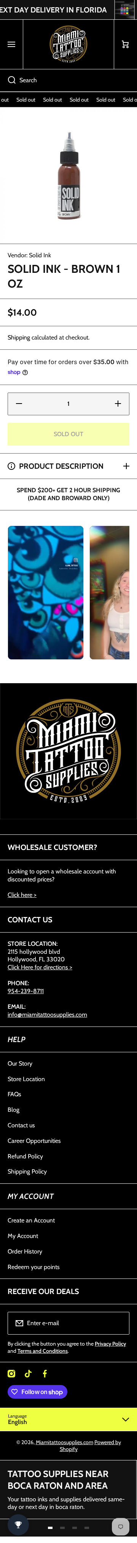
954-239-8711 (26, 991)
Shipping (19, 337)
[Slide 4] (86, 1528)
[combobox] (68, 80)
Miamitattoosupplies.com (64, 1442)
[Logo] (68, 44)
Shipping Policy (27, 1171)
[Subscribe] (118, 1323)
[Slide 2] (62, 1528)
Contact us (21, 1125)
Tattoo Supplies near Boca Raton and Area (58, 1479)
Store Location (26, 1079)
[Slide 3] (74, 1528)
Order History (25, 1251)
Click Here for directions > (40, 967)
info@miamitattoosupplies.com (47, 1014)
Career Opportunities (34, 1140)
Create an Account (31, 1220)
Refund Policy (25, 1156)
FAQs (14, 1094)
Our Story (20, 1063)
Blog (13, 1109)
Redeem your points (34, 1267)
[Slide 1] (50, 1528)
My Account (23, 1235)
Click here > (22, 894)
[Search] (8, 80)
